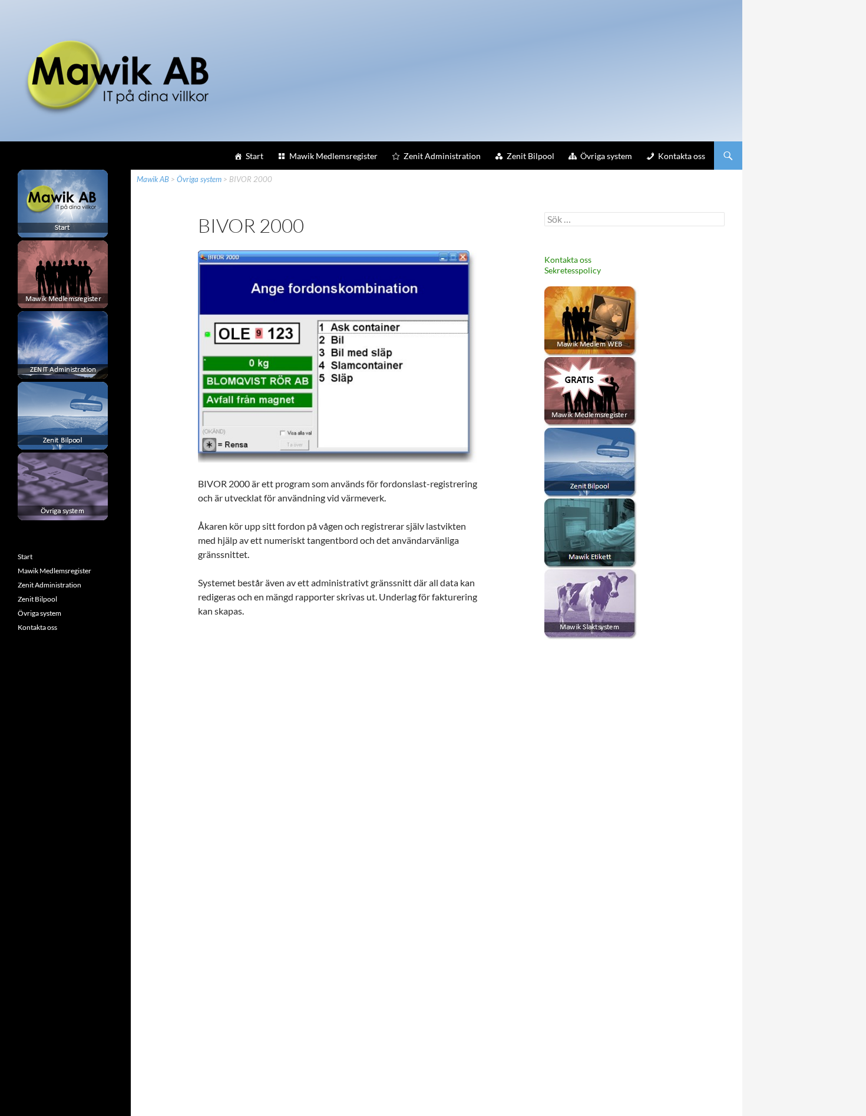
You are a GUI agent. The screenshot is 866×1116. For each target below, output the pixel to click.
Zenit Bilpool (530, 156)
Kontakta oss (681, 156)
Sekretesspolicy (572, 270)
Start (254, 156)
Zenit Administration (442, 156)
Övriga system (606, 156)
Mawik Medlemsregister (333, 156)
